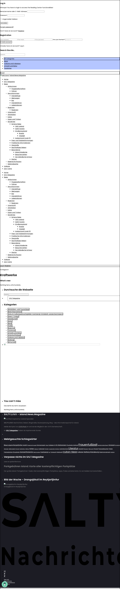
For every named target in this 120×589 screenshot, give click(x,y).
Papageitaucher (103, 449)
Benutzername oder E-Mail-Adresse (13, 11)
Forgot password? (7, 27)
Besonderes (15, 150)
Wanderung (94, 452)
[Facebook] (4, 574)
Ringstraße (16, 452)
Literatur (73, 448)
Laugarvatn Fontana (54, 449)
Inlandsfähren (16, 103)
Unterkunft (12, 112)
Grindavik (111, 445)
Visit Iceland (19, 126)
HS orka (17, 449)
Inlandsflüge (15, 96)
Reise (6, 84)
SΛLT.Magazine (9, 82)
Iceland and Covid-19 (22, 138)
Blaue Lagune (8, 445)
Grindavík (117, 445)
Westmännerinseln (104, 452)
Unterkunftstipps (14, 335)
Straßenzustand (21, 131)
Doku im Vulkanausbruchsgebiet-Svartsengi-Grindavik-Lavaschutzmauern (35, 314)
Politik (10, 326)
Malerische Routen (14, 162)
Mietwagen (15, 98)
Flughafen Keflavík (72, 445)
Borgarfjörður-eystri (20, 445)
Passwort (3, 15)
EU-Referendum (61, 445)
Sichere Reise (16, 124)
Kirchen (47, 449)
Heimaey (6, 449)
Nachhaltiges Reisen (18, 147)
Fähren (14, 91)
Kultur (10, 117)
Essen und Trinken (14, 119)
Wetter (14, 159)
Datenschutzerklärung (9, 582)
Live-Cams (8, 169)
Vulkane (7, 166)
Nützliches (11, 122)
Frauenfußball (87, 445)
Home (6, 79)
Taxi (49, 452)
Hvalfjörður (22, 449)
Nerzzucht (91, 449)
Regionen (11, 107)
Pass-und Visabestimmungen (22, 140)
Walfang (11, 340)
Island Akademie (21, 152)
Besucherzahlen (21, 154)
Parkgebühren (8, 452)
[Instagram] (5, 571)
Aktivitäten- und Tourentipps (18, 309)
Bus (12, 100)
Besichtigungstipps (15, 312)
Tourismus (7, 68)
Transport (53, 452)
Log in (2, 266)
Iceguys (36, 449)
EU (55, 445)
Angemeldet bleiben (10, 19)
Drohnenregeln (41, 445)
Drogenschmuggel (31, 445)
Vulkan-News (70, 451)
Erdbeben (51, 445)
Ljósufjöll (81, 449)
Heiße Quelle (12, 449)
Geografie (15, 145)
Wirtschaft (12, 342)
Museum (86, 449)
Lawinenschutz (64, 449)
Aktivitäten (12, 115)
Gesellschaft (12, 319)
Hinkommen (12, 86)
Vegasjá (22, 136)
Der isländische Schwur (23, 157)
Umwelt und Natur (10, 66)
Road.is (21, 133)
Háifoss (27, 449)
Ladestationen (16, 105)
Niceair (96, 449)
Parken (111, 449)
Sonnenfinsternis (26, 452)
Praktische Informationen (20, 143)
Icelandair (42, 449)
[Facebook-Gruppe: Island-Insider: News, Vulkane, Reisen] (4, 576)
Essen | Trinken (13, 316)
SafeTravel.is (19, 129)
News (6, 61)
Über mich (6, 579)
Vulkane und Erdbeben (12, 64)
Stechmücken (36, 452)
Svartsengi (44, 452)
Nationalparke (13, 164)
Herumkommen (13, 93)
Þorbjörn (113, 452)
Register (21, 31)
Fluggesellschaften (18, 89)
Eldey (47, 445)
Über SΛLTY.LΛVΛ (8, 581)
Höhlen (31, 449)
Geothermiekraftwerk (103, 445)
